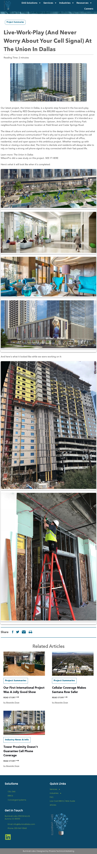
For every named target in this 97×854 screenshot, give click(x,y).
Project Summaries (15, 22)
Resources (82, 3)
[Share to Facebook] (12, 632)
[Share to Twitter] (17, 632)
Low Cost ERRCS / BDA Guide (62, 801)
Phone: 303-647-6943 (17, 828)
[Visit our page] (30, 632)
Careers (88, 8)
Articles (53, 805)
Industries (64, 3)
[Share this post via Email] (24, 632)
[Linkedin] (8, 837)
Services (48, 3)
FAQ (51, 797)
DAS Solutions (29, 3)
